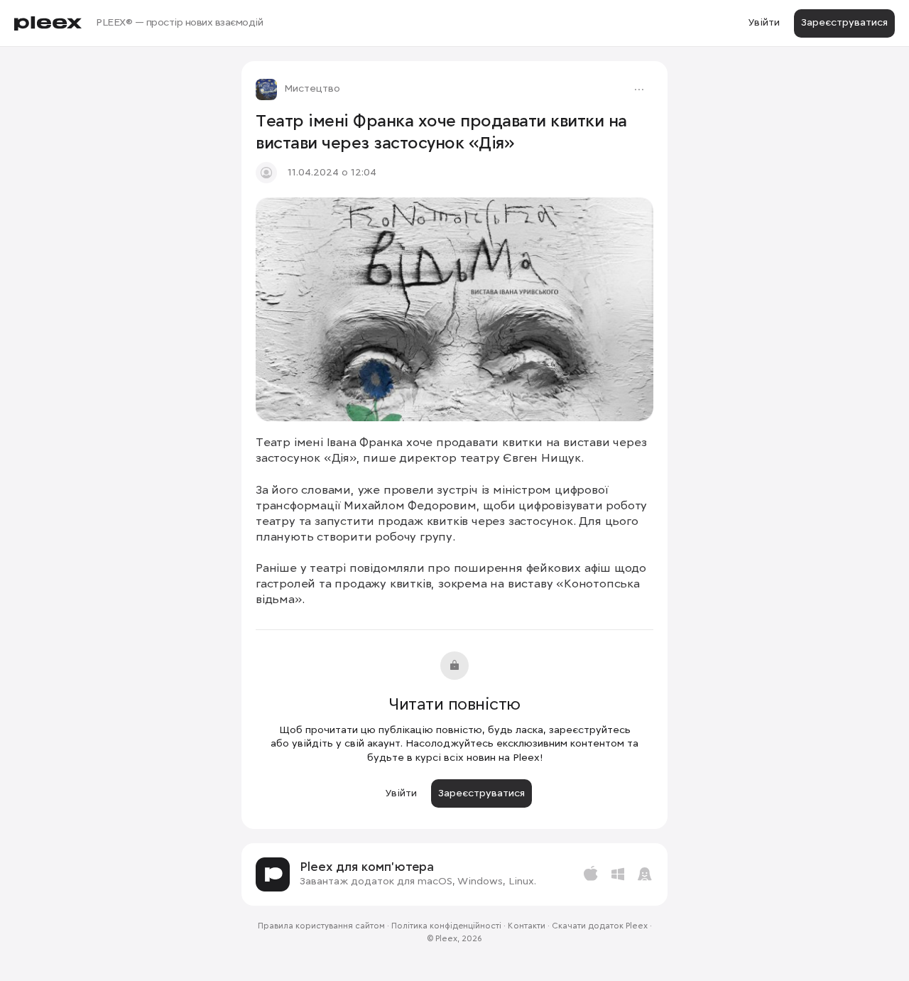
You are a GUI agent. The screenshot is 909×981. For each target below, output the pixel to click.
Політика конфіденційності (446, 926)
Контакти (526, 926)
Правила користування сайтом (321, 926)
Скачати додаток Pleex (600, 926)
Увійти (764, 22)
